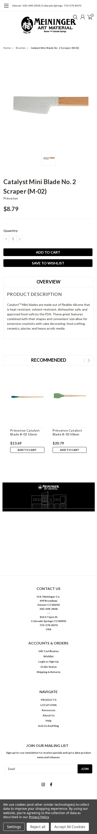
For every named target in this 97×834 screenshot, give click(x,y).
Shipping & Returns (48, 672)
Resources (48, 710)
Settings (14, 826)
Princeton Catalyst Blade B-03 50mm (67, 432)
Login (41, 661)
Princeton (10, 198)
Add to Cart (27, 449)
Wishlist (48, 656)
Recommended (48, 360)
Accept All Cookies (69, 826)
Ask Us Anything (48, 725)
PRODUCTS (48, 699)
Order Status (48, 666)
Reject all (37, 826)
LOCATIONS (48, 705)
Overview (48, 281)
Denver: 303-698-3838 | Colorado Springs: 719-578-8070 (46, 5)
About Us (49, 715)
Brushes (21, 48)
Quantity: (10, 231)
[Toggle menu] (6, 8)
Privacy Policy (38, 817)
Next (88, 360)
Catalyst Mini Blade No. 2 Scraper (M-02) (55, 48)
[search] (74, 17)
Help (48, 720)
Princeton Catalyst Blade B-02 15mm (25, 432)
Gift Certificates (48, 651)
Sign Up (54, 661)
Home (7, 48)
